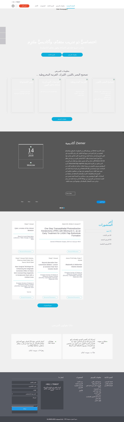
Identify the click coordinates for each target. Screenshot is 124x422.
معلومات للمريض (60, 6)
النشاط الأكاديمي (108, 385)
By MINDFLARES (51, 419)
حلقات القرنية (80, 95)
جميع (108, 231)
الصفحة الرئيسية (71, 6)
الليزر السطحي (107, 97)
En (16, 6)
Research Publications (73, 251)
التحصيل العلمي (109, 383)
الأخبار (36, 6)
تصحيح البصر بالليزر (105, 82)
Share (37, 201)
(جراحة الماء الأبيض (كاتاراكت (93, 396)
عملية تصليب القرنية (79, 93)
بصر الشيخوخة (26, 82)
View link (29, 292)
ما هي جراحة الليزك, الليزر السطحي (102, 91)
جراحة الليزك (108, 95)
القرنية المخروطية (78, 82)
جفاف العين (98, 398)
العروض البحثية (105, 239)
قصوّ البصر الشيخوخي (25, 91)
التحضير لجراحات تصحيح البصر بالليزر (102, 99)
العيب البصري (97, 392)
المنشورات (42, 6)
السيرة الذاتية (50, 6)
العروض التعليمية (104, 244)
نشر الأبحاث (106, 235)
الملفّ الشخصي (109, 381)
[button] (120, 99)
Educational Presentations (25, 251)
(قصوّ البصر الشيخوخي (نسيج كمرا (22, 93)
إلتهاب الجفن (98, 400)
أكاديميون (80, 387)
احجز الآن (24, 6)
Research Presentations (26, 297)
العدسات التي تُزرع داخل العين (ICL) (48, 91)
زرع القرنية (98, 394)
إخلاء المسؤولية (59, 419)
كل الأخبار (102, 202)
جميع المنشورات (48, 305)
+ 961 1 (16, 2)
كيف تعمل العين (97, 391)
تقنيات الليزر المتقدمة (106, 93)
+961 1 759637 (52, 384)
